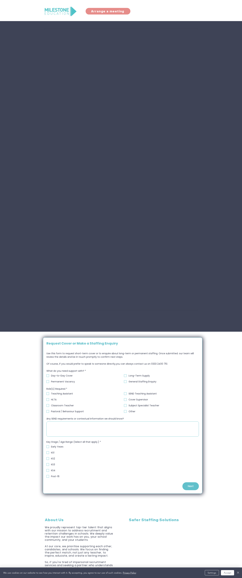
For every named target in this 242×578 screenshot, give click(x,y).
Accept (227, 572)
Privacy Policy (129, 572)
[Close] (238, 572)
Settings (212, 572)
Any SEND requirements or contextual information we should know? (85, 418)
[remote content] (121, 168)
